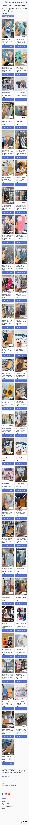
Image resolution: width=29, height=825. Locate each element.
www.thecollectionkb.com (17, 2)
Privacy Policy (5, 801)
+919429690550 (6, 781)
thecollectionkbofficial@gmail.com (9, 786)
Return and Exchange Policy (8, 807)
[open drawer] (2, 2)
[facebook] (2, 794)
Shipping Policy (6, 804)
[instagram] (6, 794)
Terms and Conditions (8, 811)
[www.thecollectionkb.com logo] (6, 2)
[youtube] (9, 794)
